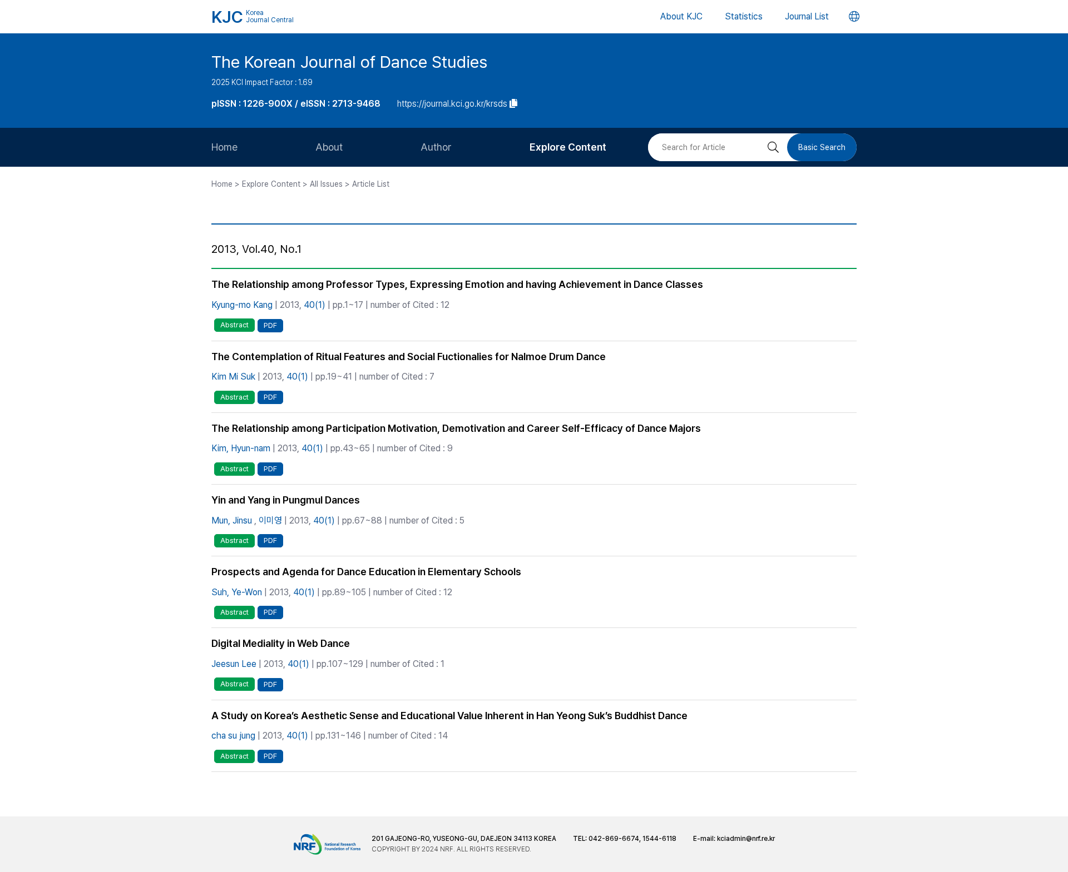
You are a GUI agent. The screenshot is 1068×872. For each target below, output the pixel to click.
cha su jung (233, 735)
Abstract (234, 325)
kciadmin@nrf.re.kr (746, 839)
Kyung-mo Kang (242, 305)
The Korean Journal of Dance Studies (349, 62)
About (329, 147)
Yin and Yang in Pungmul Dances (285, 500)
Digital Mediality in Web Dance (280, 643)
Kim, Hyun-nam (240, 448)
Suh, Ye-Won (236, 592)
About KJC (681, 16)
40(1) (314, 305)
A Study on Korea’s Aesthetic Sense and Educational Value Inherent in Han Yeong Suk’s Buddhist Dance (449, 715)
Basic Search (822, 147)
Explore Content (568, 147)
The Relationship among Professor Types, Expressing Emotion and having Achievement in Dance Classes (457, 284)
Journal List (807, 16)
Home (224, 147)
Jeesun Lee (233, 664)
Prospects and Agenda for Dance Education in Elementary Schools (366, 571)
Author (436, 147)
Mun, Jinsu (231, 520)
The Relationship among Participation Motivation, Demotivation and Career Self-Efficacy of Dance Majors (456, 428)
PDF (270, 325)
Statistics (744, 16)
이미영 (270, 520)
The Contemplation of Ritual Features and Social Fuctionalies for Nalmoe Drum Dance (408, 356)
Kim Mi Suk (233, 376)
